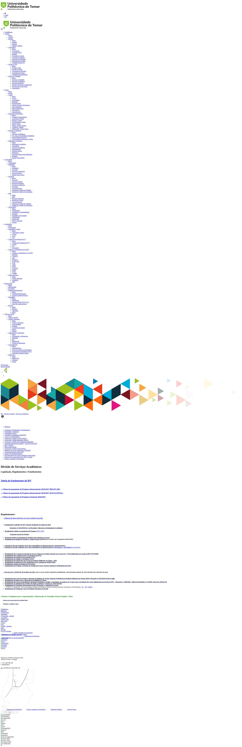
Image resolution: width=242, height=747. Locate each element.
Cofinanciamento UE (18, 63)
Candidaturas (8, 32)
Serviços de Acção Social (19, 86)
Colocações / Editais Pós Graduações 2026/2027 (19, 442)
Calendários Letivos (10, 433)
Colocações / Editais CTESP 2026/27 (16, 438)
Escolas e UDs (12, 64)
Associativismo (12, 345)
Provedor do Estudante (19, 59)
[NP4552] (4, 640)
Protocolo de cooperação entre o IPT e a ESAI (18, 457)
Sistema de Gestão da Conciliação (22, 192)
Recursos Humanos (18, 83)
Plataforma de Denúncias (14, 709)
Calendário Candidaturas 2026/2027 (15, 435)
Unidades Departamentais (19, 74)
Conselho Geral (16, 52)
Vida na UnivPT (9, 314)
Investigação (8, 224)
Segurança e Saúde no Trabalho (21, 190)
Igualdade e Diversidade (19, 215)
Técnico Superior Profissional (21, 105)
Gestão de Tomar (17, 69)
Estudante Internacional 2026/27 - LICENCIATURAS (21, 443)
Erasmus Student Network (20, 295)
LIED (14, 265)
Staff (9, 193)
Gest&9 (14, 273)
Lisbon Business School (19, 137)
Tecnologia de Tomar (18, 73)
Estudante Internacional (15, 290)
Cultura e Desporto (14, 319)
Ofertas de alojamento (18, 343)
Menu (10, 35)
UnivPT (7, 34)
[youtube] (9, 713)
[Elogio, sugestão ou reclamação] (6, 631)
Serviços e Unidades (14, 76)
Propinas (14, 156)
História (10, 39)
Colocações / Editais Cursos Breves (15, 448)
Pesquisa (5, 365)
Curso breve (15, 110)
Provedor (15, 170)
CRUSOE (15, 311)
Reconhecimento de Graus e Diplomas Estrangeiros (20, 455)
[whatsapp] (20, 713)
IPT (2, 29)
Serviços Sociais (17, 151)
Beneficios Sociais (17, 200)
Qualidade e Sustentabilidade (20, 212)
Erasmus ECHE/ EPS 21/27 (20, 302)
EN (6, 17)
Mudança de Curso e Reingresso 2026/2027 (18, 450)
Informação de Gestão (18, 61)
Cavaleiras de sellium (18, 328)
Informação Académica (15, 141)
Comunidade (8, 159)
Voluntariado (16, 217)
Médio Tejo (11, 355)
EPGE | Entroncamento (19, 125)
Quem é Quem (71, 709)
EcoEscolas (15, 219)
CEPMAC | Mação (18, 127)
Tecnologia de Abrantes (19, 71)
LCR (13, 263)
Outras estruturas (13, 275)
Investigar (15, 187)
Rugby (14, 329)
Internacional (8, 283)
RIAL (14, 312)
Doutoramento (16, 103)
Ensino (7, 90)
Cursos (10, 95)
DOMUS (15, 260)
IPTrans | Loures (17, 120)
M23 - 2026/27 (9, 445)
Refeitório (15, 338)
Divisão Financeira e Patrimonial (22, 85)
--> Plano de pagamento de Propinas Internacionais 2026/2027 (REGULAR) (30, 489)
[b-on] (3, 648)
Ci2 (13, 246)
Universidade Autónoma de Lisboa (22, 139)
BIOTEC (15, 255)
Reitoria (14, 54)
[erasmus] (4, 645)
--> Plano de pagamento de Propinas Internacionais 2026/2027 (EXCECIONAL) (32, 493)
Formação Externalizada (15, 113)
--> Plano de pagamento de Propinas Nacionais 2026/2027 (23, 497)
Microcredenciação (17, 108)
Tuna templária (16, 324)
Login (6, 15)
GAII (13, 236)
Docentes (11, 176)
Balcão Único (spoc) (18, 175)
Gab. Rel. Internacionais (19, 304)
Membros (7, 427)
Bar (13, 339)
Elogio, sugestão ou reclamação (35, 709)
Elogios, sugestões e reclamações (14, 459)
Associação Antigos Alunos (20, 353)
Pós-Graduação (16, 107)
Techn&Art (15, 248)
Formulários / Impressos (12, 431)
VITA (14, 272)
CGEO (14, 244)
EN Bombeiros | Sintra (19, 122)
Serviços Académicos (18, 81)
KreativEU (11, 288)
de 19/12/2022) (42, 547)
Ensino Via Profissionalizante (13, 454)
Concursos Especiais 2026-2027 (14, 452)
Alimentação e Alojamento (16, 333)
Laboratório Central (14, 229)
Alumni (14, 222)
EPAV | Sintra (16, 124)
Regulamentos (16, 149)
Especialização (16, 112)
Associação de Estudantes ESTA (22, 351)
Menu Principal (5, 366)
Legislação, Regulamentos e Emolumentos (17, 430)
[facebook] (2, 713)
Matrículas (15, 153)
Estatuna (14, 326)
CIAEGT (15, 256)
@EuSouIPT (12, 207)
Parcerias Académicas (14, 130)
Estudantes (11, 164)
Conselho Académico (18, 57)
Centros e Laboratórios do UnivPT (18, 249)
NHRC (14, 270)
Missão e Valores (17, 46)
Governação (12, 47)
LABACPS (15, 261)
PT (83, 587)
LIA (13, 238)
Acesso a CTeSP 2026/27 (12, 437)
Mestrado (15, 102)
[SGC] (3, 641)
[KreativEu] (4, 643)
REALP (10, 305)
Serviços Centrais (17, 181)
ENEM (90, 587)
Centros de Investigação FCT (17, 239)
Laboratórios (16, 88)
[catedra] (4, 646)
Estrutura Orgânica (56, 709)
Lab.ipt (14, 234)
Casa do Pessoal (17, 188)
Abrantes (14, 360)
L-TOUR (15, 268)
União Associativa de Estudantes (22, 350)
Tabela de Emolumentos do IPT (16, 480)
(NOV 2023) (24, 531)
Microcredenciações (10, 447)
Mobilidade (11, 297)
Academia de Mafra (18, 119)
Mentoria (14, 214)
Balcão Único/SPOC (18, 158)
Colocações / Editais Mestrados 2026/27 (16, 440)
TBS (13, 282)
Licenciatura (15, 100)
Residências (15, 341)
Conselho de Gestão (18, 56)
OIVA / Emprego (17, 221)
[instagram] (6, 713)
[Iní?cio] (21, 10)
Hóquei (14, 331)
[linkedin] (13, 713)
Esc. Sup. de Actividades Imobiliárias (23, 136)
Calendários (15, 146)
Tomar (14, 362)
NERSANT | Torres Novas (20, 129)
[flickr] (16, 713)
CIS (13, 258)
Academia (15, 280)
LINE (14, 266)
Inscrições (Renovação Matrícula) (22, 154)
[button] (1, 745)
